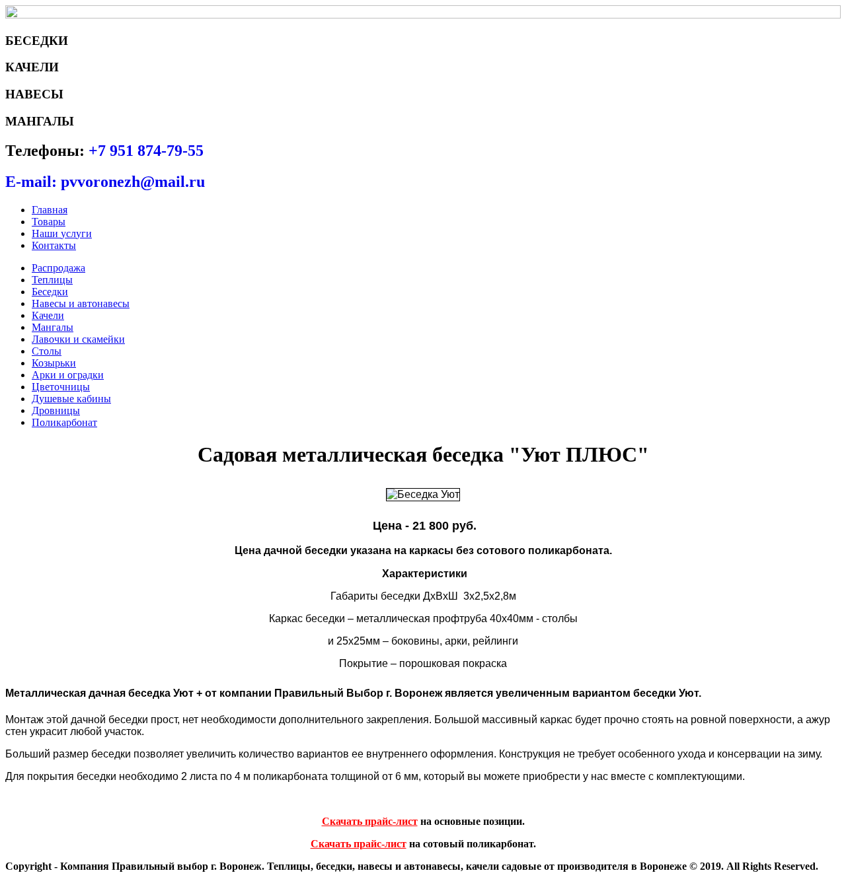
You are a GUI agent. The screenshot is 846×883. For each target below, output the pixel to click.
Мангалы (52, 327)
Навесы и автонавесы (81, 303)
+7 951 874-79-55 (146, 150)
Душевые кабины (71, 398)
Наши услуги (62, 233)
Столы (46, 351)
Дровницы (56, 410)
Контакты (54, 245)
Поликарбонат (64, 422)
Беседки (50, 291)
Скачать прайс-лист (370, 821)
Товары (48, 221)
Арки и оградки (68, 374)
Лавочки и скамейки (78, 339)
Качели (48, 315)
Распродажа (58, 267)
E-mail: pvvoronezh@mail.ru (105, 181)
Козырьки (54, 363)
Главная (49, 209)
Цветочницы (61, 386)
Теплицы (52, 279)
